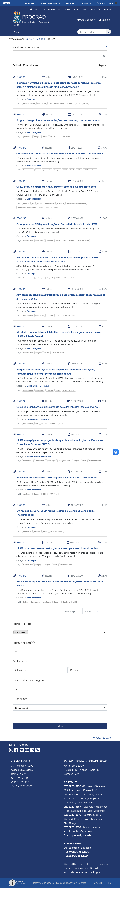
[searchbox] (29, 632)
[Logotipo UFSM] (15, 17)
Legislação (86, 3)
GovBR (6, 3)
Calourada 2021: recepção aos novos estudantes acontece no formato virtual (60, 153)
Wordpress (80, 882)
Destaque (31, 236)
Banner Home (33, 456)
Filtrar (60, 726)
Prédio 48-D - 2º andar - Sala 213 (81, 769)
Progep (44, 423)
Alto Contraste (88, 19)
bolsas (25, 602)
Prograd (70, 103)
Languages (38, 9)
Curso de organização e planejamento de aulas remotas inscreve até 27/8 (58, 406)
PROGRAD (21, 77)
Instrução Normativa (56, 103)
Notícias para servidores (27, 207)
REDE (78, 103)
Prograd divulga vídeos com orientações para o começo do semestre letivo (58, 120)
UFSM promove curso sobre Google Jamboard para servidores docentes (57, 548)
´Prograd (26, 203)
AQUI (74, 864)
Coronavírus (28, 170)
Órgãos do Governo (105, 3)
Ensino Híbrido (29, 103)
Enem (37, 170)
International (54, 9)
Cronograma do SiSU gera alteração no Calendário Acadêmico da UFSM (56, 224)
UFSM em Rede (64, 136)
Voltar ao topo (103, 737)
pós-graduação (64, 460)
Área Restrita (104, 9)
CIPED (39, 203)
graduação (41, 103)
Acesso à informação (50, 3)
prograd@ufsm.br (82, 835)
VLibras (106, 19)
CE (33, 203)
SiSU (72, 170)
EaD (36, 423)
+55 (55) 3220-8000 (22, 786)
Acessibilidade (71, 9)
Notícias (31, 98)
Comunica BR (28, 3)
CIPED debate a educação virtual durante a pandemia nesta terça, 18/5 (56, 186)
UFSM (85, 103)
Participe (70, 3)
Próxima (101, 611)
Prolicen (66, 602)
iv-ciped (60, 203)
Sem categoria (34, 132)
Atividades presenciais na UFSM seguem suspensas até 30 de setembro (56, 477)
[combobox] (60, 632)
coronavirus (27, 460)
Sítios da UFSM (88, 9)
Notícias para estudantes (76, 203)
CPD (109, 882)
